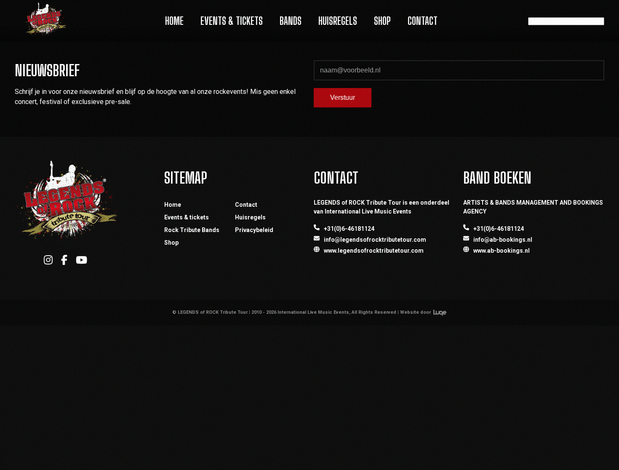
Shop (382, 21)
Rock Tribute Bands (191, 230)
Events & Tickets (231, 21)
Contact (423, 21)
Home (174, 21)
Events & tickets (186, 217)
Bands (290, 21)
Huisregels (337, 21)
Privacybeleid (254, 230)
